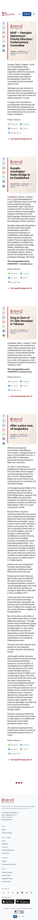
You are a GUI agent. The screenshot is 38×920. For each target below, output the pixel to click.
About (4, 841)
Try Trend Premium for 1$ (21, 139)
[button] (4, 23)
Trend (14, 199)
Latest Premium (7, 833)
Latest (4, 830)
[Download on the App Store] (8, 901)
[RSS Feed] (31, 892)
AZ (19, 916)
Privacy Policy (6, 875)
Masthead (5, 844)
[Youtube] (17, 892)
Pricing (4, 861)
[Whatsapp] (3, 892)
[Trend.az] (8, 14)
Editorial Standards (8, 850)
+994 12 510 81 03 (7, 817)
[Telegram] (22, 892)
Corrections (5, 853)
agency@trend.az (7, 819)
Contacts (5, 847)
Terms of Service (7, 872)
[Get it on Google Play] (23, 901)
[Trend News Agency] (8, 800)
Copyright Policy (7, 878)
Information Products (9, 864)
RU (23, 916)
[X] (13, 892)
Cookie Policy (6, 881)
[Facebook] (8, 892)
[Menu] (34, 14)
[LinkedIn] (27, 892)
